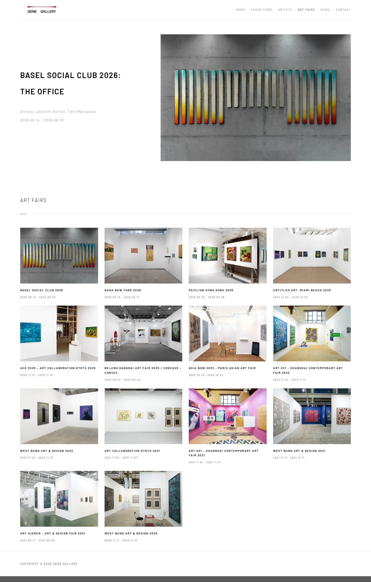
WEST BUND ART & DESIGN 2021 (299, 450)
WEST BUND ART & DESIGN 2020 (131, 533)
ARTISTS (285, 9)
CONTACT (343, 9)
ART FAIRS (306, 9)
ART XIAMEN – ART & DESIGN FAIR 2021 (52, 533)
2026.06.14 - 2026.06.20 (42, 120)
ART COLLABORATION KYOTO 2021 (132, 450)
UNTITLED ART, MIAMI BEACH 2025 (302, 290)
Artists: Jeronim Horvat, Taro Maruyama (58, 111)
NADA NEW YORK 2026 (123, 290)
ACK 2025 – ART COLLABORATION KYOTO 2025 (58, 368)
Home (240, 9)
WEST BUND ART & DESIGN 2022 (46, 450)
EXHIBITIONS (261, 9)
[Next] (341, 101)
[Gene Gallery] (41, 9)
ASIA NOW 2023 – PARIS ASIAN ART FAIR (222, 368)
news (325, 9)
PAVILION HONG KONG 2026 (211, 290)
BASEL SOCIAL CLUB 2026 (41, 290)
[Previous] (170, 101)
